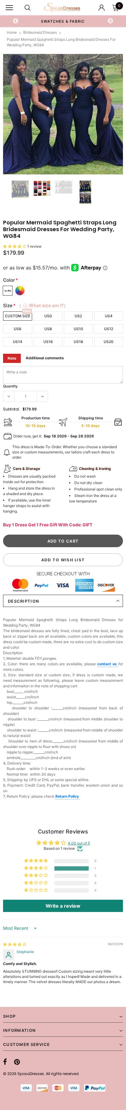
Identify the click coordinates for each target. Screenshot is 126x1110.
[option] (63, 114)
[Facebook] (5, 1062)
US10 (78, 328)
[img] (14, 944)
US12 (108, 328)
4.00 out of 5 (79, 843)
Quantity (10, 386)
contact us (107, 664)
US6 (17, 328)
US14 (17, 341)
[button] (15, 246)
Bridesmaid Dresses (40, 32)
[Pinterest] (17, 1062)
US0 (48, 316)
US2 (78, 316)
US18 (78, 341)
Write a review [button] (63, 906)
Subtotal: (11, 409)
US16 (48, 341)
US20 (108, 341)
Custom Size (17, 316)
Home (12, 32)
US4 (109, 316)
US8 (48, 328)
